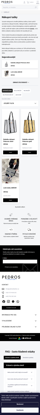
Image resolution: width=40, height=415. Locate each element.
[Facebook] (3, 301)
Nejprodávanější (8, 95)
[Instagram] (8, 301)
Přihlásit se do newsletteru (11, 267)
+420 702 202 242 (11, 296)
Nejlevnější (17, 90)
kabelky (32, 28)
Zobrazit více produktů (20, 82)
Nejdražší (27, 90)
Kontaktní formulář (11, 307)
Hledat (35, 7)
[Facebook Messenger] (12, 301)
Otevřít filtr (9, 103)
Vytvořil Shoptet (13, 338)
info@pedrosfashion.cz (12, 289)
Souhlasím (20, 410)
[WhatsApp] (17, 301)
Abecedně (18, 95)
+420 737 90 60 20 (11, 292)
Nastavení (20, 404)
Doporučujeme (7, 90)
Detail (10, 152)
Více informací (6, 400)
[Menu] (37, 2)
